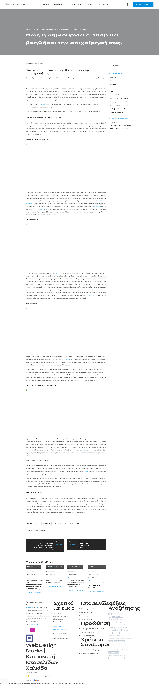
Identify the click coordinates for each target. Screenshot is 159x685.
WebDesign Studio (73, 78)
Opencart (36, 78)
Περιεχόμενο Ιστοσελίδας (93, 576)
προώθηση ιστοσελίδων (70, 527)
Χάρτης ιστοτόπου (128, 658)
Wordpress (69, 523)
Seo (111, 91)
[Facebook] (28, 630)
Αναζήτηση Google (125, 636)
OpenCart (29, 204)
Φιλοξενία (111, 658)
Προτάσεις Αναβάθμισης (119, 105)
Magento (111, 625)
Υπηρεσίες (122, 655)
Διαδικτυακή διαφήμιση (114, 638)
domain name (41, 209)
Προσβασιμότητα (123, 650)
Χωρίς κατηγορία (116, 112)
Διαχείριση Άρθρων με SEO (120, 128)
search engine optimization (120, 627)
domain (29, 523)
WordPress (99, 201)
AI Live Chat (114, 122)
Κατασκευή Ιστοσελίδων (50, 78)
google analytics (112, 622)
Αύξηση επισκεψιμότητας (119, 641)
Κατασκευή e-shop (119, 644)
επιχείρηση (80, 523)
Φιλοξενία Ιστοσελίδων (118, 109)
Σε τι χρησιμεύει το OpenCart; (121, 125)
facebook (115, 619)
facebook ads (120, 619)
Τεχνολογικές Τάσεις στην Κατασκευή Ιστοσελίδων (75, 585)
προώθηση (90, 295)
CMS (110, 616)
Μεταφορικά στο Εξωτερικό (94, 586)
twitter (110, 633)
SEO (110, 630)
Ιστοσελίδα (111, 644)
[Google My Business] (37, 630)
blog (110, 614)
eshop (37, 608)
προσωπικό (37, 616)
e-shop (43, 104)
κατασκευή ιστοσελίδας (51, 527)
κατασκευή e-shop (33, 527)
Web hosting (57, 523)
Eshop (36, 29)
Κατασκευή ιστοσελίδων (119, 647)
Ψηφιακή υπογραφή (113, 661)
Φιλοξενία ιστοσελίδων (119, 658)
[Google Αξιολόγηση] (41, 630)
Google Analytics (53, 582)
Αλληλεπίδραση (112, 636)
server (113, 630)
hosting (119, 622)
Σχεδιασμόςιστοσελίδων (114, 655)
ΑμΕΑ (118, 636)
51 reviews (47, 676)
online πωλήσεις (123, 625)
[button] (143, 4)
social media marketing (127, 630)
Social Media (115, 95)
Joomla (123, 622)
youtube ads (128, 633)
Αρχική (28, 29)
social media (118, 630)
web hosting (97, 206)
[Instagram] (32, 630)
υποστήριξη (34, 624)
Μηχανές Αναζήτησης (125, 638)
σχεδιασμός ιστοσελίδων (36, 530)
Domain (113, 77)
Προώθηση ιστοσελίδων (114, 652)
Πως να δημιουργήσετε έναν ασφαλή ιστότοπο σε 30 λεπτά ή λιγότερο (34, 586)
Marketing (114, 84)
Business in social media (117, 614)
